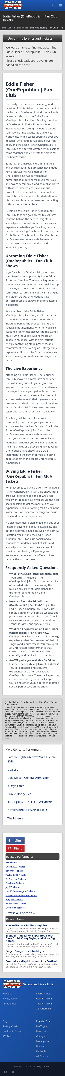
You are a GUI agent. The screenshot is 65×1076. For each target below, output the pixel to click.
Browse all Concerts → (21, 913)
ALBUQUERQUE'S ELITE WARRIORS (30, 802)
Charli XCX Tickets (15, 866)
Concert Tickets (14, 27)
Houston (40, 1046)
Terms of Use (9, 1003)
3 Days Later (15, 786)
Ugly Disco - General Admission (28, 778)
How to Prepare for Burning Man (26, 925)
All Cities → (42, 1056)
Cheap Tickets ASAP (26, 1066)
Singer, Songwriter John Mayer (25, 951)
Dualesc (12, 769)
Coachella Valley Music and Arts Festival (31, 961)
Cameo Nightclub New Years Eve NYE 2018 (32, 759)
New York (41, 1031)
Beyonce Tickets (14, 870)
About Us (7, 993)
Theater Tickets (44, 1003)
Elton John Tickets (15, 907)
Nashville (41, 1051)
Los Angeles (42, 1041)
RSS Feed (7, 1036)
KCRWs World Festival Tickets (21, 895)
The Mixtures (16, 818)
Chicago (40, 1036)
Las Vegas (41, 1026)
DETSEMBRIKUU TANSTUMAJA (27, 810)
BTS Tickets (12, 862)
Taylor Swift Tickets (16, 875)
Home (3, 27)
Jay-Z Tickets (12, 887)
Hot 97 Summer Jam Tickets (20, 891)
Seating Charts (10, 1026)
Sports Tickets (43, 993)
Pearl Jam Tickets (15, 883)
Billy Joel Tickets (14, 899)
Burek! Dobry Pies (19, 794)
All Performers (43, 1008)
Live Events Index (12, 1031)
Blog (5, 1021)
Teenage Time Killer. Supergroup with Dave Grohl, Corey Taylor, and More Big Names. (30, 938)
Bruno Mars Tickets (16, 903)
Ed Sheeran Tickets (16, 879)
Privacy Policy (10, 998)
